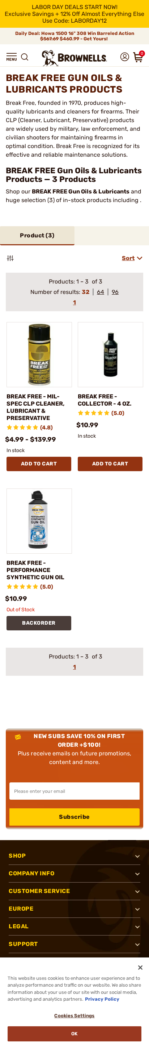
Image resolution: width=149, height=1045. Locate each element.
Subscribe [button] (74, 816)
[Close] (140, 967)
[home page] (74, 58)
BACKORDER (39, 623)
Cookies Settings (74, 1015)
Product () (37, 235)
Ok (74, 1033)
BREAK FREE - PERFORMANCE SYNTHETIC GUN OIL (35, 570)
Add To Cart (39, 464)
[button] (11, 57)
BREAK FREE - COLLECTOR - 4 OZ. (105, 400)
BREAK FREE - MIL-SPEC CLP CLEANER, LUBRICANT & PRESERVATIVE (35, 407)
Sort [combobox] (128, 258)
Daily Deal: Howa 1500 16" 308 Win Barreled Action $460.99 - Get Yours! (74, 36)
